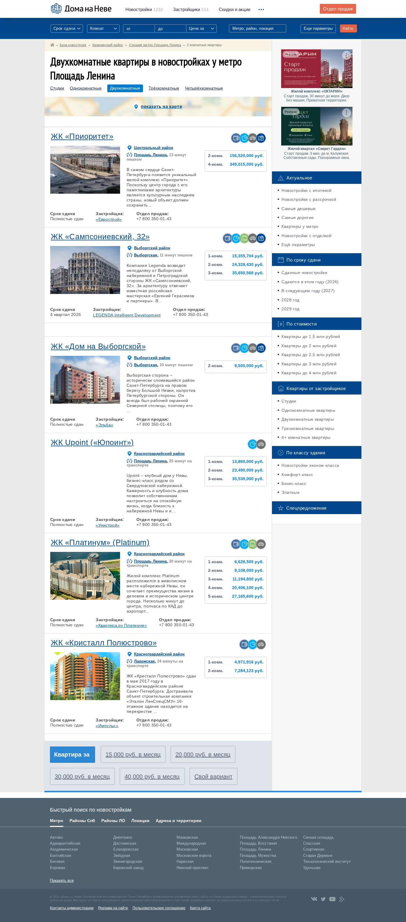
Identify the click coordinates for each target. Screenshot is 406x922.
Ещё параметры (298, 244)
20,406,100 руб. (248, 588)
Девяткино (122, 837)
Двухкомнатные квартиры (307, 419)
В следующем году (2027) (308, 290)
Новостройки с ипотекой (306, 190)
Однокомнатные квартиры (308, 410)
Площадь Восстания (258, 843)
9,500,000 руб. (249, 366)
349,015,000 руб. (247, 164)
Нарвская (185, 861)
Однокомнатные (86, 88)
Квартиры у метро (299, 226)
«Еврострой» (109, 219)
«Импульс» (107, 725)
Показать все (62, 880)
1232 (144, 9)
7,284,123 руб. (249, 671)
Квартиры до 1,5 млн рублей (310, 336)
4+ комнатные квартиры (306, 437)
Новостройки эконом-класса (310, 465)
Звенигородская (127, 861)
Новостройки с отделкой (306, 235)
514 (191, 9)
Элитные (290, 492)
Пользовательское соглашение (159, 908)
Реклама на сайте (113, 908)
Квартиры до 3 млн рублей (308, 363)
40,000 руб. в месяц (152, 776)
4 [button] (99, 292)
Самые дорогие (297, 217)
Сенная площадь (318, 837)
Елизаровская (126, 849)
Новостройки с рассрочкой (308, 199)
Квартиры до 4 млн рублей (308, 372)
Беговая (57, 861)
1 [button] (57, 292)
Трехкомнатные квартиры (307, 428)
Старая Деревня (317, 855)
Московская (187, 849)
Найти (348, 28)
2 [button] (71, 292)
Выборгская (145, 255)
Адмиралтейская (65, 843)
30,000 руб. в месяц (82, 776)
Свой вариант (213, 776)
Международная (191, 843)
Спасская (311, 843)
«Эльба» (104, 424)
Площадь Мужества (258, 855)
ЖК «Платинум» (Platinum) (100, 542)
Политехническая (255, 861)
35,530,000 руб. (248, 479)
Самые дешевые (298, 208)
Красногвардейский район (159, 453)
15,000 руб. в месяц (133, 754)
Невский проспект (193, 867)
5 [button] (112, 292)
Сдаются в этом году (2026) (310, 281)
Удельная (311, 867)
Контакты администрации (72, 908)
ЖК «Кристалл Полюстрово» (104, 642)
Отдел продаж (338, 9)
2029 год (290, 308)
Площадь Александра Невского (268, 837)
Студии (57, 88)
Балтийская (60, 855)
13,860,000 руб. (248, 461)
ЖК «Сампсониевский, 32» (100, 236)
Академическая (64, 849)
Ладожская (144, 661)
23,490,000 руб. (248, 470)
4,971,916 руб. (249, 662)
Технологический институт (327, 861)
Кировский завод (128, 867)
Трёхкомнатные (164, 88)
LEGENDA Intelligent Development (126, 315)
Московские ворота (194, 855)
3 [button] (85, 292)
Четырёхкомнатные (204, 88)
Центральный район (153, 147)
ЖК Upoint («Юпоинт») (92, 442)
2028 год (290, 300)
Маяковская (187, 837)
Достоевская (124, 843)
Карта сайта (200, 908)
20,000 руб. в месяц (202, 754)
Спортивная (313, 849)
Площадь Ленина (150, 155)
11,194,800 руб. (248, 579)
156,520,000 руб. (247, 156)
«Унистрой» (107, 525)
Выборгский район (152, 248)
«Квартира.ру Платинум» (121, 625)
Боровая (57, 867)
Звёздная (121, 855)
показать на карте (161, 106)
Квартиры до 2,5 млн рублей (310, 354)
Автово (56, 837)
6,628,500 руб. (249, 562)
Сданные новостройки (304, 272)
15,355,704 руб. (248, 256)
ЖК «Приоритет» (82, 136)
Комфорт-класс (297, 474)
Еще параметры (318, 28)
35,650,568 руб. (248, 273)
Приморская (251, 867)
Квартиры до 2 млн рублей (308, 345)
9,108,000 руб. (249, 570)
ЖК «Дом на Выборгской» (98, 346)
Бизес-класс (293, 483)
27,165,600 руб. (248, 596)
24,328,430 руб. (248, 264)
